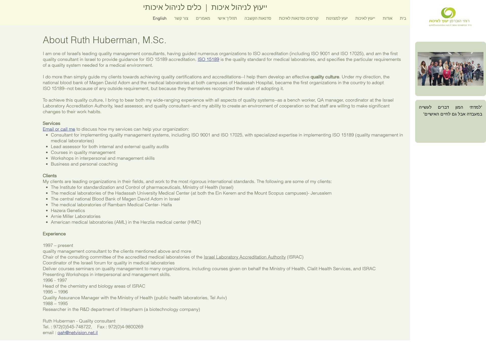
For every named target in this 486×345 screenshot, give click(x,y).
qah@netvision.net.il (77, 332)
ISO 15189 (208, 59)
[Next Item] (475, 69)
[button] (298, 18)
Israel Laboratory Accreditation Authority (245, 257)
